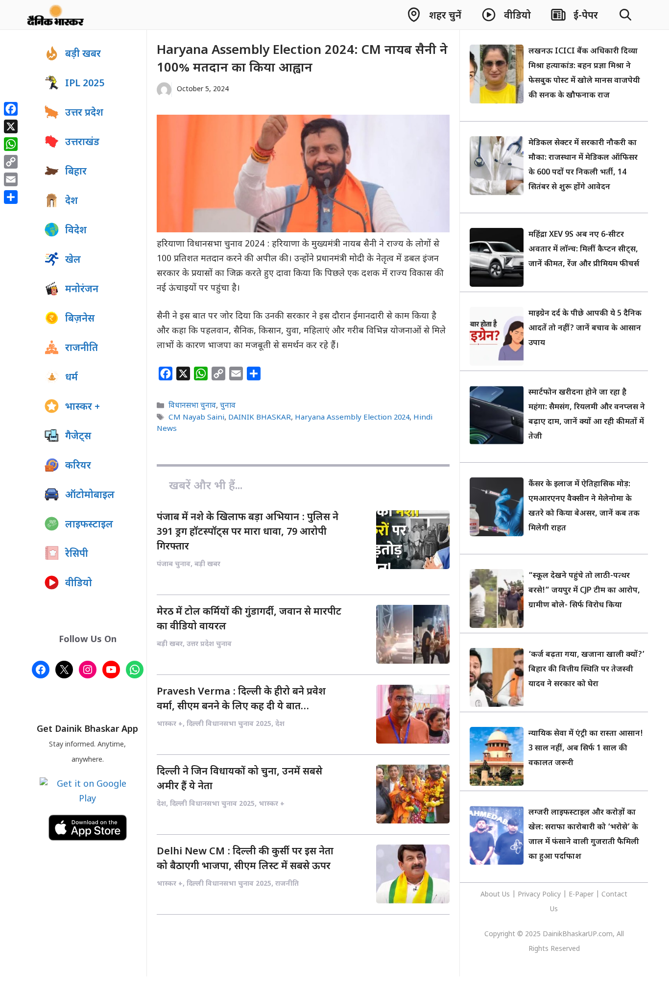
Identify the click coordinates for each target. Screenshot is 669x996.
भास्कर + (82, 407)
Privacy (530, 894)
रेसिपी (76, 554)
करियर (78, 466)
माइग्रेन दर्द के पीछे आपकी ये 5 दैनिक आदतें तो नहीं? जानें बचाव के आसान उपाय (585, 329)
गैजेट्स (78, 436)
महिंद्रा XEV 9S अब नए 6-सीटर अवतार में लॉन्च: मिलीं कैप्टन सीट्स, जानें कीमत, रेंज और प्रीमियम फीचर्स (583, 250)
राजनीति (81, 348)
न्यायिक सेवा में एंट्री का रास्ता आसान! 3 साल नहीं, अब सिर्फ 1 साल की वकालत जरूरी (585, 749)
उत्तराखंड (82, 142)
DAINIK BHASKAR (259, 418)
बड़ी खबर (83, 54)
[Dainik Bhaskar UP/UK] (56, 14)
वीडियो (78, 583)
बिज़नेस (80, 319)
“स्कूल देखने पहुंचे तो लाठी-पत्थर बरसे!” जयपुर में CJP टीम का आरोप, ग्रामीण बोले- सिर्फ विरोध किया (584, 591)
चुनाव (228, 406)
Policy (551, 894)
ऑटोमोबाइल (90, 495)
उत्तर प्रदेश (84, 113)
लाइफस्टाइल (89, 525)
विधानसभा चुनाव (192, 406)
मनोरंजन (81, 289)
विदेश (76, 230)
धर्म (71, 378)
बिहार (76, 172)
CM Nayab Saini (196, 418)
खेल (73, 260)
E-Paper (581, 894)
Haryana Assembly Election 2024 (352, 418)
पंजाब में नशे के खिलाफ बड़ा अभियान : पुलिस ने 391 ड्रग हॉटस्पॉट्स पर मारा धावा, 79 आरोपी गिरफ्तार (247, 532)
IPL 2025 (84, 83)
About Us (496, 894)
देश (71, 201)
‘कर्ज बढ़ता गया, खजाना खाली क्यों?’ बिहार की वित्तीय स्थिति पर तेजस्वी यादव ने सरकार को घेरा (586, 670)
